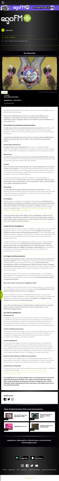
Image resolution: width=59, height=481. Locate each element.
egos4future (12, 440)
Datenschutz (11, 469)
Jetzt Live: (9, 30)
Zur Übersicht (29, 53)
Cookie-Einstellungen (34, 469)
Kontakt (5, 469)
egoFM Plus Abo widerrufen (49, 469)
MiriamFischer (34, 440)
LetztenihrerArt (45, 440)
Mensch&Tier (22, 440)
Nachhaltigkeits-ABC (29, 443)
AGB (18, 469)
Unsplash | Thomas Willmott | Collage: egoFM (47, 92)
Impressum (24, 469)
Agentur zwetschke (32, 478)
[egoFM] (16, 24)
